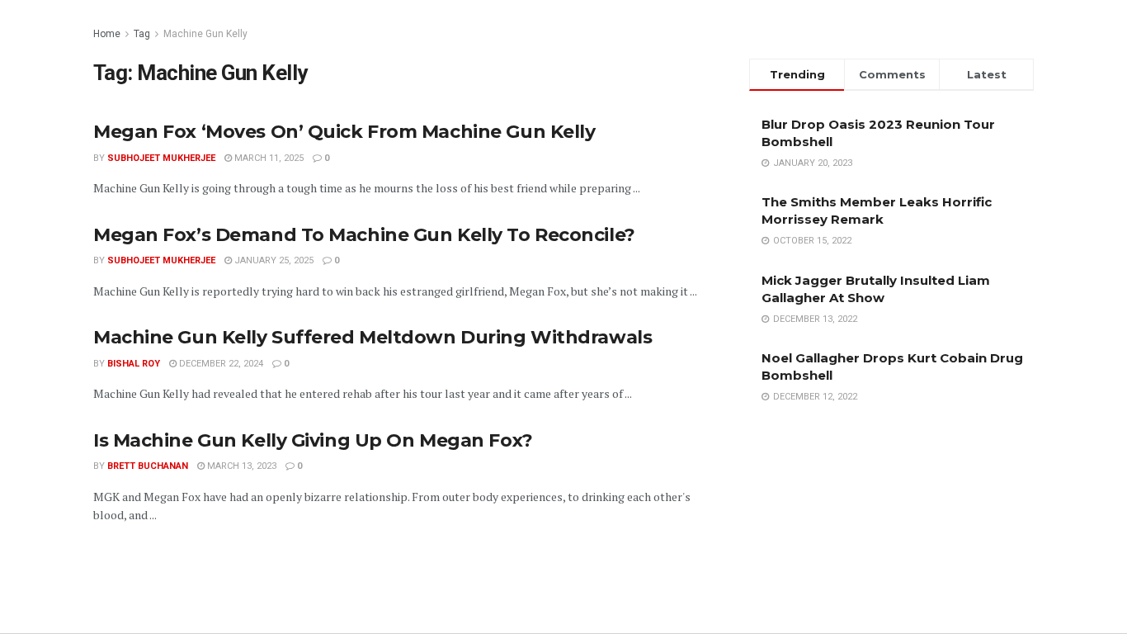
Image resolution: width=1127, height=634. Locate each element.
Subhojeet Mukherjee (161, 158)
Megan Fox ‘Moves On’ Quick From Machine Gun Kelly (344, 132)
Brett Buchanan (147, 466)
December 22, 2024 (220, 363)
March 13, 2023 (240, 466)
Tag (142, 34)
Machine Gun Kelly (205, 34)
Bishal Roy (133, 363)
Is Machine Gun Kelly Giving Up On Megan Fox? (313, 440)
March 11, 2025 (268, 158)
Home (106, 34)
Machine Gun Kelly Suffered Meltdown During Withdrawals (372, 337)
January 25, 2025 (273, 260)
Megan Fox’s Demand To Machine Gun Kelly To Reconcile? (364, 235)
